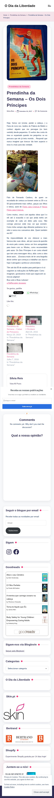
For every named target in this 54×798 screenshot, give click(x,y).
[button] (26, 390)
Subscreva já (27, 407)
